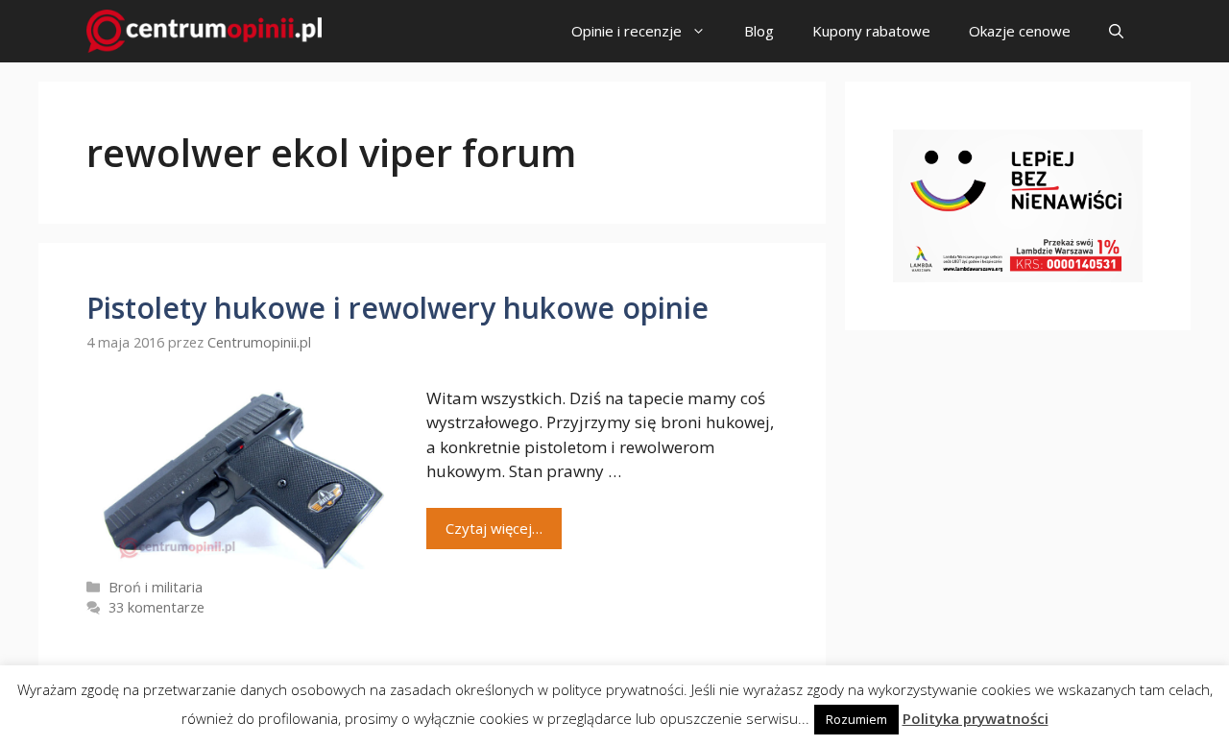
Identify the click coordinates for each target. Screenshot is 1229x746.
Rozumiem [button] (856, 719)
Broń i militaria (155, 587)
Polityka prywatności (975, 718)
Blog (759, 30)
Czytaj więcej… (494, 528)
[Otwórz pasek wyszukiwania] (1116, 31)
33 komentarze (156, 607)
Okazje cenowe (1020, 30)
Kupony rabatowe (871, 30)
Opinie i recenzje (626, 30)
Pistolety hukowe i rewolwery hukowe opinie (397, 307)
